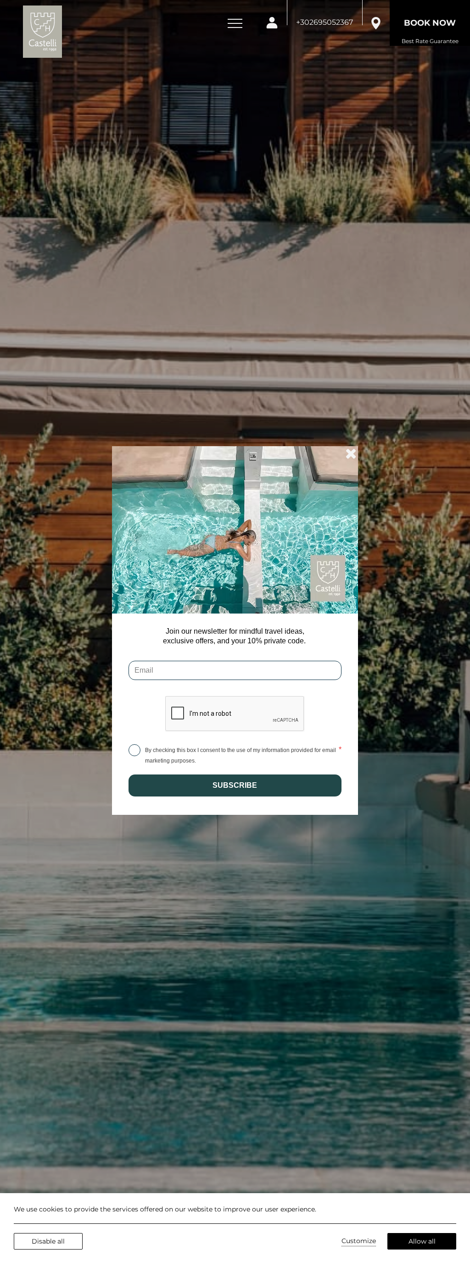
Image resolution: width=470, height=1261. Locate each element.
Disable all (48, 1241)
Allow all (422, 1241)
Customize (358, 1241)
